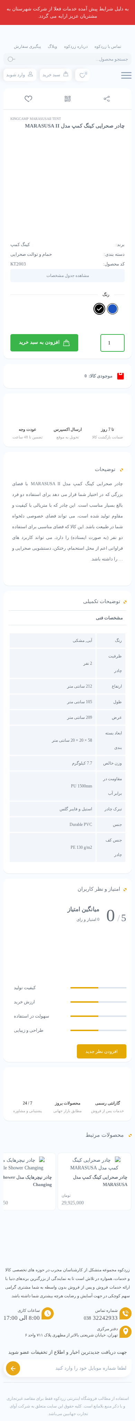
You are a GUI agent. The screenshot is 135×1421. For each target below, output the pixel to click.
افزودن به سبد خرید (39, 342)
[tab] (109, 617)
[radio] (112, 309)
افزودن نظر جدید (102, 1051)
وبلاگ (52, 46)
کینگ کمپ (20, 244)
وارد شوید (15, 74)
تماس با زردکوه (107, 46)
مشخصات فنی (109, 617)
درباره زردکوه (76, 46)
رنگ (105, 294)
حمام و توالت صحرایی (31, 254)
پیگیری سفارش (27, 46)
